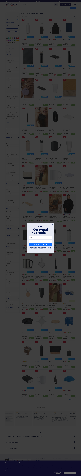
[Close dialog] (52, 225)
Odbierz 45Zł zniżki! (40, 244)
